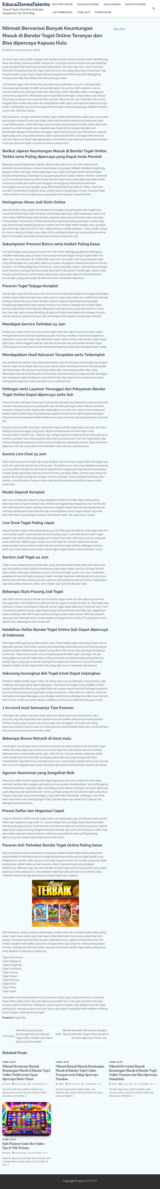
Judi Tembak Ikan (62, 12)
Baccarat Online (62, 4)
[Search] (153, 8)
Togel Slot (83, 12)
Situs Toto (119, 28)
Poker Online (103, 12)
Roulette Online (135, 4)
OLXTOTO (91, 1180)
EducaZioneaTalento (26, 4)
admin (36, 49)
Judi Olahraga (112, 4)
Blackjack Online (88, 4)
